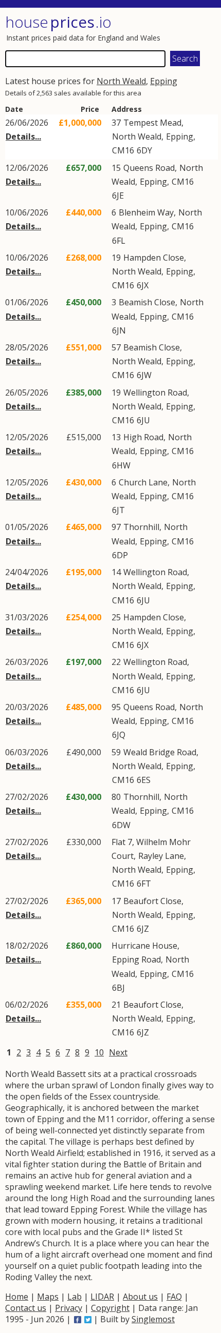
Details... (23, 136)
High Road (143, 437)
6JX (143, 285)
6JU (143, 420)
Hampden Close (153, 257)
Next (118, 1052)
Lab (74, 1296)
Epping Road (136, 959)
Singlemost (153, 1319)
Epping (163, 81)
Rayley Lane (161, 855)
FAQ (174, 1296)
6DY (144, 150)
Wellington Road (155, 392)
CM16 (123, 150)
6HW (121, 465)
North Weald (121, 81)
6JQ (118, 734)
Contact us (25, 1308)
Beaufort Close (152, 901)
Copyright (110, 1308)
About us (140, 1296)
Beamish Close (147, 302)
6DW (121, 825)
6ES (144, 780)
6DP (120, 555)
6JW (144, 375)
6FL (118, 240)
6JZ (143, 928)
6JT (118, 510)
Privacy (68, 1308)
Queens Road (149, 167)
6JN (119, 330)
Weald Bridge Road (159, 752)
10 (99, 1052)
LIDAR (102, 1296)
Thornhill (141, 527)
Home (16, 1296)
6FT (144, 883)
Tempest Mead (152, 122)
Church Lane (143, 482)
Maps (48, 1296)
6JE (118, 195)
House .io (58, 21)
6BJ (118, 987)
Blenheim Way (146, 212)
